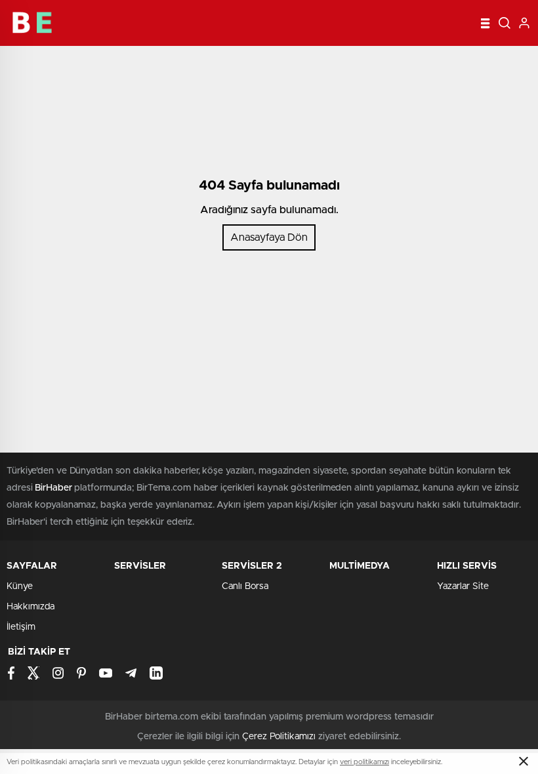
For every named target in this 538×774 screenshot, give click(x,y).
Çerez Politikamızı (279, 736)
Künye (20, 586)
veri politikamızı (364, 761)
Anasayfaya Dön (269, 237)
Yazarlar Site (463, 586)
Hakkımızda (30, 606)
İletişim (21, 627)
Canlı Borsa (245, 586)
